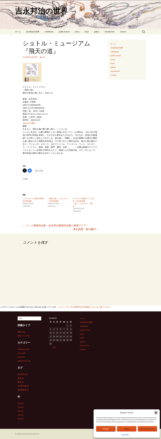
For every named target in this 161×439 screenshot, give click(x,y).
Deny (127, 429)
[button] (156, 412)
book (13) (21, 357)
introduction (109, 31)
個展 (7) (20, 382)
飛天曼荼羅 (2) (23, 390)
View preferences (147, 429)
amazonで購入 (29, 123)
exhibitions (49, 31)
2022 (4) (20, 419)
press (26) (21, 353)
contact (123, 31)
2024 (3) (20, 411)
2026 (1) (20, 403)
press (77, 31)
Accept (106, 429)
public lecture (64, 31)
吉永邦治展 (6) (23, 386)
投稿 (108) (21, 332)
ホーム (18, 31)
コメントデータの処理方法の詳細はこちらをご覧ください (84, 307)
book (87, 31)
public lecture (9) (24, 361)
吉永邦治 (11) (23, 374)
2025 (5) (20, 407)
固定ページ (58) (24, 336)
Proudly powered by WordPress (27, 434)
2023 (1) (20, 415)
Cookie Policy (125, 434)
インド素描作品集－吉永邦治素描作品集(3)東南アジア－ (55, 225)
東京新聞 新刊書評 (86, 229)
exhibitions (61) (23, 349)
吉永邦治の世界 (32, 31)
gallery (96, 31)
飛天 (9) (20, 378)
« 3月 (53, 347)
